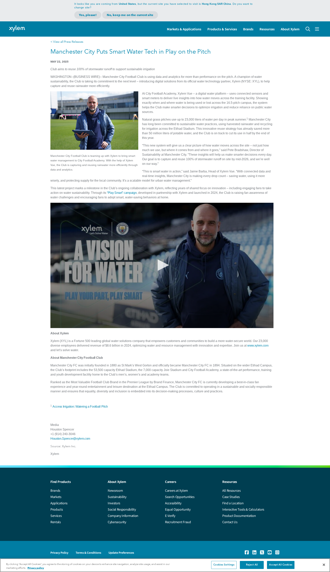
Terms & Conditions (88, 552)
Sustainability (117, 496)
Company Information (123, 515)
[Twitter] (262, 552)
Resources (267, 29)
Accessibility (173, 503)
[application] (161, 265)
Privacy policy (36, 568)
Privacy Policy (59, 552)
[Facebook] (246, 552)
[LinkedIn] (254, 552)
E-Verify (170, 515)
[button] (162, 265)
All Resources (231, 490)
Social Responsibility (122, 509)
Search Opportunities (179, 496)
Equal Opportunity (178, 509)
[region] (165, 565)
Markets (55, 496)
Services (55, 515)
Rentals (55, 522)
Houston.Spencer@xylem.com (70, 438)
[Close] (324, 565)
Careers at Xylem (176, 490)
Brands (248, 29)
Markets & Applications (184, 29)
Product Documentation (239, 515)
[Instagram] (277, 552)
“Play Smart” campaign (122, 192)
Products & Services (222, 29)
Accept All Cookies (280, 565)
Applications (58, 503)
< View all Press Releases (66, 41)
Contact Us (229, 522)
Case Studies (231, 496)
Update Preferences (121, 552)
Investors (114, 503)
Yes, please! (88, 15)
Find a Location (232, 503)
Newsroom (115, 490)
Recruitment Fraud (178, 522)
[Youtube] (269, 552)
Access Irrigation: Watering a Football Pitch (80, 406)
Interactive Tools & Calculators (243, 509)
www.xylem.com (258, 345)
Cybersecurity (117, 522)
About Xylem (290, 29)
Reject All (252, 565)
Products (56, 509)
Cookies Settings (224, 565)
